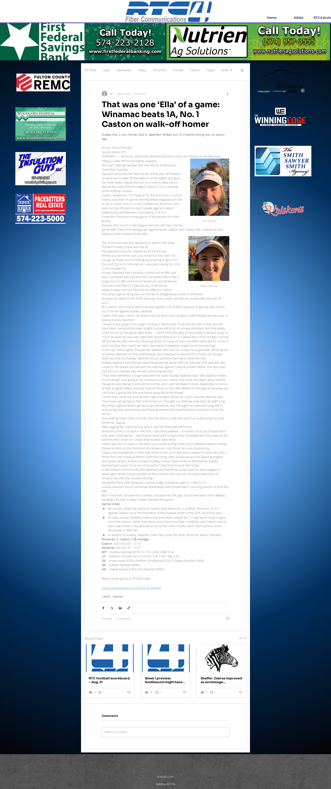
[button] (242, 70)
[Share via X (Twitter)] (111, 608)
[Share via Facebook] (103, 608)
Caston (195, 70)
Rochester (124, 70)
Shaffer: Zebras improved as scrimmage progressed (221, 680)
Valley (142, 70)
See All (243, 637)
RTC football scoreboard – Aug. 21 (109, 680)
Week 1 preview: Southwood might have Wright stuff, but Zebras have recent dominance (164, 680)
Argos (211, 70)
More (225, 70)
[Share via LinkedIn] (120, 608)
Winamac (159, 70)
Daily (106, 70)
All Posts (90, 70)
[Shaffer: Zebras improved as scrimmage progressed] (221, 658)
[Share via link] (128, 608)
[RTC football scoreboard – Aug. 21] (109, 658)
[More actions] (227, 94)
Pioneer (178, 70)
